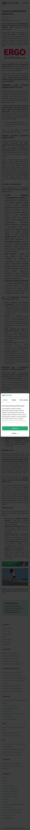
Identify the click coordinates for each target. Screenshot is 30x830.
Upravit (14, 433)
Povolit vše (15, 428)
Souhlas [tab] (5, 400)
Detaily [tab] (14, 400)
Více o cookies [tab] (24, 400)
